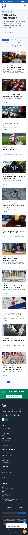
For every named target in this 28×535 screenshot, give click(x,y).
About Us (4, 470)
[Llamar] (24, 522)
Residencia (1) (6, 42)
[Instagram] (10, 415)
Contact (3, 477)
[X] (6, 415)
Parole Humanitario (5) (8, 45)
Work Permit (4, 435)
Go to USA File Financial (13, 396)
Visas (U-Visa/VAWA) (6, 428)
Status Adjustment (6, 433)
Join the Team (5, 479)
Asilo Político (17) (15, 39)
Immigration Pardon (6, 443)
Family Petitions (5, 440)
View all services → (6, 445)
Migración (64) (20, 45)
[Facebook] (3, 415)
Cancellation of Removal (7, 455)
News (3, 474)
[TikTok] (14, 415)
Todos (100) (5, 39)
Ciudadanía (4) (16, 42)
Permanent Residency (6, 438)
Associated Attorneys (6, 472)
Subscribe (22, 513)
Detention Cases (5, 460)
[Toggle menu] (25, 6)
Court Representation (6, 457)
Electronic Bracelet (6, 462)
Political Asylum (5, 430)
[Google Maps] (18, 415)
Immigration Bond (6, 452)
